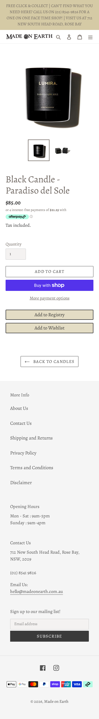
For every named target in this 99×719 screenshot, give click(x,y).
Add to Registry (49, 314)
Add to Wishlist (49, 328)
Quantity (14, 244)
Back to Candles (53, 361)
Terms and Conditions (31, 467)
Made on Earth (56, 701)
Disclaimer (21, 482)
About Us (19, 408)
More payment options (50, 298)
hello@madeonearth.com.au (36, 591)
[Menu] (90, 36)
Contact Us (21, 423)
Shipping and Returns (31, 438)
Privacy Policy (23, 453)
